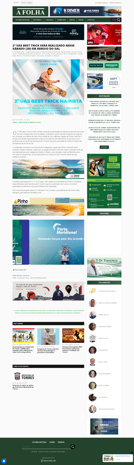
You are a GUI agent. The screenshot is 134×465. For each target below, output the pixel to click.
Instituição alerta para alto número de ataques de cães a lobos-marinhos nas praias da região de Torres (104, 113)
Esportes (26, 275)
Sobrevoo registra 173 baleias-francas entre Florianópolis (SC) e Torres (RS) (104, 121)
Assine (80, 20)
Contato (91, 20)
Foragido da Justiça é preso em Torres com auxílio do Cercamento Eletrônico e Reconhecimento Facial (104, 139)
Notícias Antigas (26, 3)
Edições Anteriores (115, 3)
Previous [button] (18, 239)
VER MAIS (104, 147)
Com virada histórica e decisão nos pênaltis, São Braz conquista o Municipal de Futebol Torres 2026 (104, 103)
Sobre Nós (61, 20)
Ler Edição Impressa (101, 3)
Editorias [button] (37, 20)
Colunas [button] (49, 20)
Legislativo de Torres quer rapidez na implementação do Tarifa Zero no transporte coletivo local (104, 130)
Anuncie (16, 2)
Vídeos (72, 20)
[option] (48, 207)
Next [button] (80, 239)
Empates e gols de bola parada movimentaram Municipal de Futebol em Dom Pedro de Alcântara (47, 313)
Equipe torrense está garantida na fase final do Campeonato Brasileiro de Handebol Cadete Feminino (49, 310)
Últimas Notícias (22, 20)
